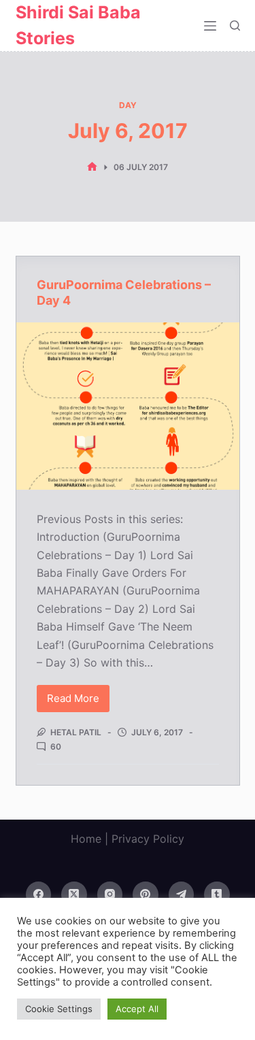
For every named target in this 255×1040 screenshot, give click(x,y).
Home (86, 838)
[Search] (235, 25)
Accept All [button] (137, 1008)
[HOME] (92, 167)
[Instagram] (110, 894)
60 (55, 746)
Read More (78, 702)
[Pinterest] (145, 894)
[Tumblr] (217, 894)
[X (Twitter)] (74, 894)
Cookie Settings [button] (58, 1008)
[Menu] (210, 26)
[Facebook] (39, 894)
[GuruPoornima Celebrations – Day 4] (127, 406)
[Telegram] (181, 894)
